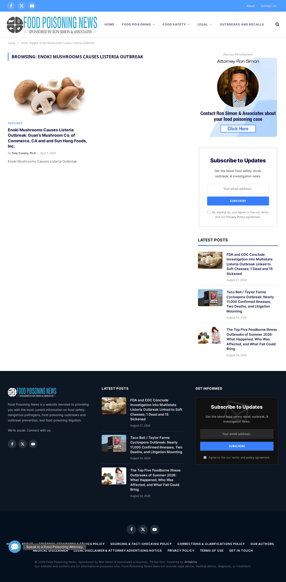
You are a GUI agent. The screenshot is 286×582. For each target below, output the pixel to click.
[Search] (277, 24)
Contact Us (268, 6)
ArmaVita (190, 562)
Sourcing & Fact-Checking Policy (141, 544)
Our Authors (262, 544)
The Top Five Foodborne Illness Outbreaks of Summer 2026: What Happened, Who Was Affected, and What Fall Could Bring (252, 339)
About (250, 6)
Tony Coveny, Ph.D (24, 153)
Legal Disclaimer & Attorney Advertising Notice (118, 550)
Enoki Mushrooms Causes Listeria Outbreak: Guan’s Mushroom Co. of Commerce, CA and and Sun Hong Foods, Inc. (47, 138)
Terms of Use (212, 550)
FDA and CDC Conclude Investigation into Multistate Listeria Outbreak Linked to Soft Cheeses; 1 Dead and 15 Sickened (250, 264)
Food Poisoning (136, 24)
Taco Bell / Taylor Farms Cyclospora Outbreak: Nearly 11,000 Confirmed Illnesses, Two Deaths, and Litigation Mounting (250, 301)
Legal (203, 24)
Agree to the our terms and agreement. (239, 457)
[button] (14, 544)
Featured (15, 123)
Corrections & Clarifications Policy (211, 544)
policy (250, 457)
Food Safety (174, 24)
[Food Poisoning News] (52, 24)
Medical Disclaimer (50, 550)
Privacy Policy (235, 217)
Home (109, 24)
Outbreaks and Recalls (242, 24)
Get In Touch (241, 550)
